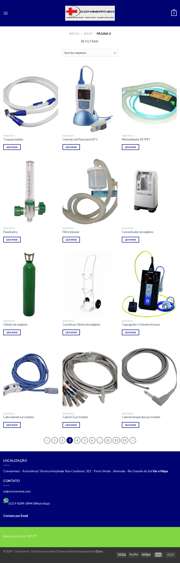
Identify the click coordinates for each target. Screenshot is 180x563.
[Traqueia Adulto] (30, 99)
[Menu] (5, 13)
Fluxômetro (10, 232)
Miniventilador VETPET (136, 139)
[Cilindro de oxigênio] (30, 284)
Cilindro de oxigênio (15, 324)
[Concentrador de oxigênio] (149, 191)
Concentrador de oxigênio (137, 232)
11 (108, 440)
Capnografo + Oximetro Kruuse (141, 324)
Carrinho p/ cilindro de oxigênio (81, 324)
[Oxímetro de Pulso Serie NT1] (90, 99)
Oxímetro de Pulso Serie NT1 (80, 139)
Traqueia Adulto (13, 139)
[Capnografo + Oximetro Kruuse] (149, 284)
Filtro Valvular (71, 232)
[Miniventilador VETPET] (149, 99)
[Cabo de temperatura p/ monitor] (149, 376)
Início (74, 33)
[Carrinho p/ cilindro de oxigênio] (90, 284)
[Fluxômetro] (30, 191)
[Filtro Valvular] (90, 191)
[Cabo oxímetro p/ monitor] (30, 376)
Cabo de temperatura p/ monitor (141, 417)
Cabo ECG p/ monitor (75, 417)
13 (124, 440)
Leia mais (12, 147)
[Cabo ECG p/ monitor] (90, 376)
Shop (88, 33)
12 (116, 440)
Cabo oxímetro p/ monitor (18, 417)
